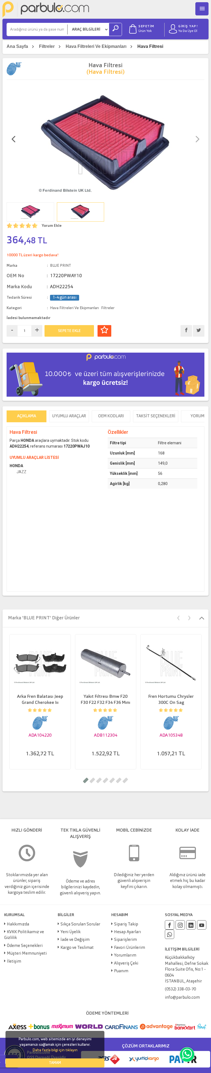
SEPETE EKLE (69, 331)
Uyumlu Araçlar (69, 416)
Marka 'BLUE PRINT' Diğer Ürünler (44, 618)
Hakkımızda (18, 924)
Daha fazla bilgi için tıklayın (54, 1050)
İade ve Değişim (75, 940)
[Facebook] (169, 925)
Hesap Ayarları (127, 932)
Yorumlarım (125, 956)
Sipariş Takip (126, 924)
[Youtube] (201, 925)
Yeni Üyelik (70, 932)
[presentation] (13, 140)
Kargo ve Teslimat (77, 948)
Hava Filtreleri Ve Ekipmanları (96, 46)
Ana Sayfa (17, 46)
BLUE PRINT (60, 266)
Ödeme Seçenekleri (25, 946)
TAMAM (55, 1063)
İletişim (14, 962)
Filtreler (47, 46)
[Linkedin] (191, 925)
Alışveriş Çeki (126, 964)
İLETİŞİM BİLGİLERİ (182, 949)
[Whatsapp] (169, 934)
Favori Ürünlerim (129, 948)
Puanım (121, 971)
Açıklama (26, 416)
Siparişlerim (125, 940)
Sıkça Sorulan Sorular (80, 924)
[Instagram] (180, 925)
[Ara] (115, 29)
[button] (85, 780)
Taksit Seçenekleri (155, 416)
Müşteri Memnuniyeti (27, 954)
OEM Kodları (111, 416)
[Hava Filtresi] (105, 141)
